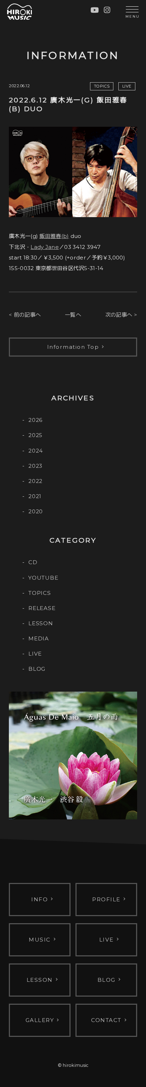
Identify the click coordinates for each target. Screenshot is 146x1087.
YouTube (43, 577)
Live (35, 653)
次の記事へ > (121, 314)
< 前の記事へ (25, 314)
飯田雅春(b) (54, 236)
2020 (35, 511)
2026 (35, 420)
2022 (35, 481)
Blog (36, 668)
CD (33, 562)
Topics (39, 593)
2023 (35, 465)
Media (38, 638)
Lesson (40, 623)
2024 (35, 450)
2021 (34, 496)
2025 (35, 435)
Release (41, 608)
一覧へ (73, 314)
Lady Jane (44, 247)
